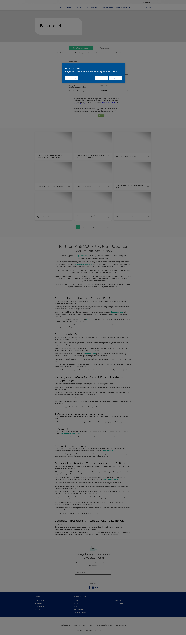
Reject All (115, 78)
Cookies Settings (72, 78)
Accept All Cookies (101, 78)
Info (101, 72)
